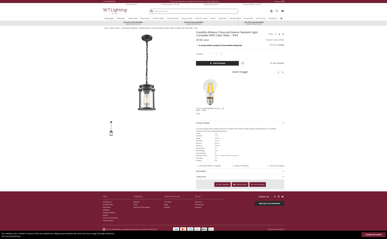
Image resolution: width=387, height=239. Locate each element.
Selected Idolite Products (133, 23)
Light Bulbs (222, 18)
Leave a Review (258, 184)
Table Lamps (133, 18)
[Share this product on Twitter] (279, 34)
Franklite (281, 45)
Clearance (273, 18)
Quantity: (199, 54)
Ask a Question (278, 63)
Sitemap (106, 210)
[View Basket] (282, 11)
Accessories (248, 18)
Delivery (137, 202)
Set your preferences (11, 236)
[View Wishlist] (277, 11)
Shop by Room (173, 18)
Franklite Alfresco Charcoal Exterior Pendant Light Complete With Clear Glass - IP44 (168, 28)
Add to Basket (219, 63)
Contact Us (107, 202)
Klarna (105, 215)
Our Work (167, 202)
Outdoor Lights (158, 18)
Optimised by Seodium (276, 229)
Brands (213, 18)
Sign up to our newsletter (269, 203)
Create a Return (109, 213)
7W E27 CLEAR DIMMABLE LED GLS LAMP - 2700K (208, 109)
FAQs (135, 204)
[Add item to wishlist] (242, 63)
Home (106, 28)
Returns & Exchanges (142, 207)
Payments (107, 207)
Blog (166, 204)
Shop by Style (187, 18)
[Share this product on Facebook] (275, 34)
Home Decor (261, 18)
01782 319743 (110, 2)
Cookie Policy (108, 204)
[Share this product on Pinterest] (283, 34)
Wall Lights (121, 18)
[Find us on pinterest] (282, 196)
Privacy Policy (108, 221)
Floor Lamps (145, 18)
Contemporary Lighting (129, 28)
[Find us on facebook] (274, 196)
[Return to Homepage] (118, 11)
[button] (107, 129)
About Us (198, 202)
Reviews (198, 207)
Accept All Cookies (373, 234)
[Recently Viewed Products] (271, 11)
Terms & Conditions (110, 218)
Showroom (199, 204)
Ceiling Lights (109, 18)
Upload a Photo (241, 184)
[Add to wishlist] (223, 109)
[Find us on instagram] (278, 196)
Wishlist (167, 207)
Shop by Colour (201, 18)
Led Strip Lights (235, 18)
